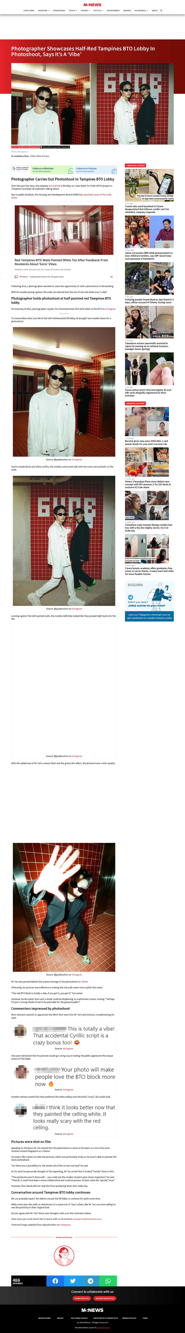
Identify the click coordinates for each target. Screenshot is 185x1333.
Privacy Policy (129, 1318)
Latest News (29, 10)
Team (144, 1318)
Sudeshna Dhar (21, 156)
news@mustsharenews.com (87, 1218)
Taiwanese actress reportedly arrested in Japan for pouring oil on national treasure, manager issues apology (146, 346)
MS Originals (140, 10)
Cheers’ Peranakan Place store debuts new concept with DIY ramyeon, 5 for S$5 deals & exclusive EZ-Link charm (148, 484)
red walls (53, 185)
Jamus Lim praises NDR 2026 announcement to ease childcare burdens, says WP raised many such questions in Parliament (149, 255)
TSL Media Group (103, 1327)
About (60, 1318)
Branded (127, 10)
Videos (155, 10)
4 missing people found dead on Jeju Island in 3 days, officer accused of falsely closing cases (149, 301)
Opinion (84, 10)
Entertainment (113, 10)
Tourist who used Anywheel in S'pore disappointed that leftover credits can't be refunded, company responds (147, 209)
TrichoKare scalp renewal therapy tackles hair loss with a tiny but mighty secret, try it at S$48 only (148, 527)
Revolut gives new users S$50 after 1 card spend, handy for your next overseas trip (146, 442)
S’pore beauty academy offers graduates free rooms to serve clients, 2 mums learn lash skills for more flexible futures (149, 571)
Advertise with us (105, 1298)
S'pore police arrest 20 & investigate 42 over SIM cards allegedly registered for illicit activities (148, 392)
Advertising (44, 1318)
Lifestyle (97, 10)
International (59, 10)
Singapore (42, 10)
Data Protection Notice (105, 1318)
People (72, 10)
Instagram (110, 308)
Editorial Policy (79, 1318)
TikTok (84, 981)
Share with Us (82, 1298)
